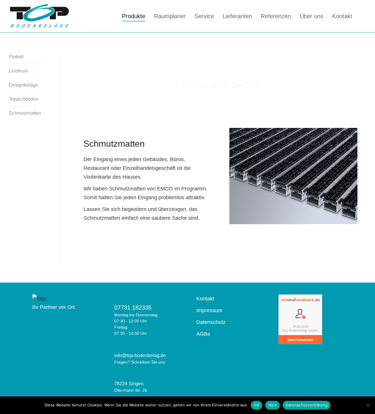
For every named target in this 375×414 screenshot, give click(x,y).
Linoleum (18, 70)
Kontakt (205, 299)
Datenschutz (211, 322)
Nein (272, 405)
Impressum (209, 310)
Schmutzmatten (25, 113)
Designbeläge (23, 84)
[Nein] (368, 405)
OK (256, 405)
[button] (235, 177)
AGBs (203, 334)
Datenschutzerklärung (307, 405)
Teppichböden (23, 99)
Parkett (16, 56)
